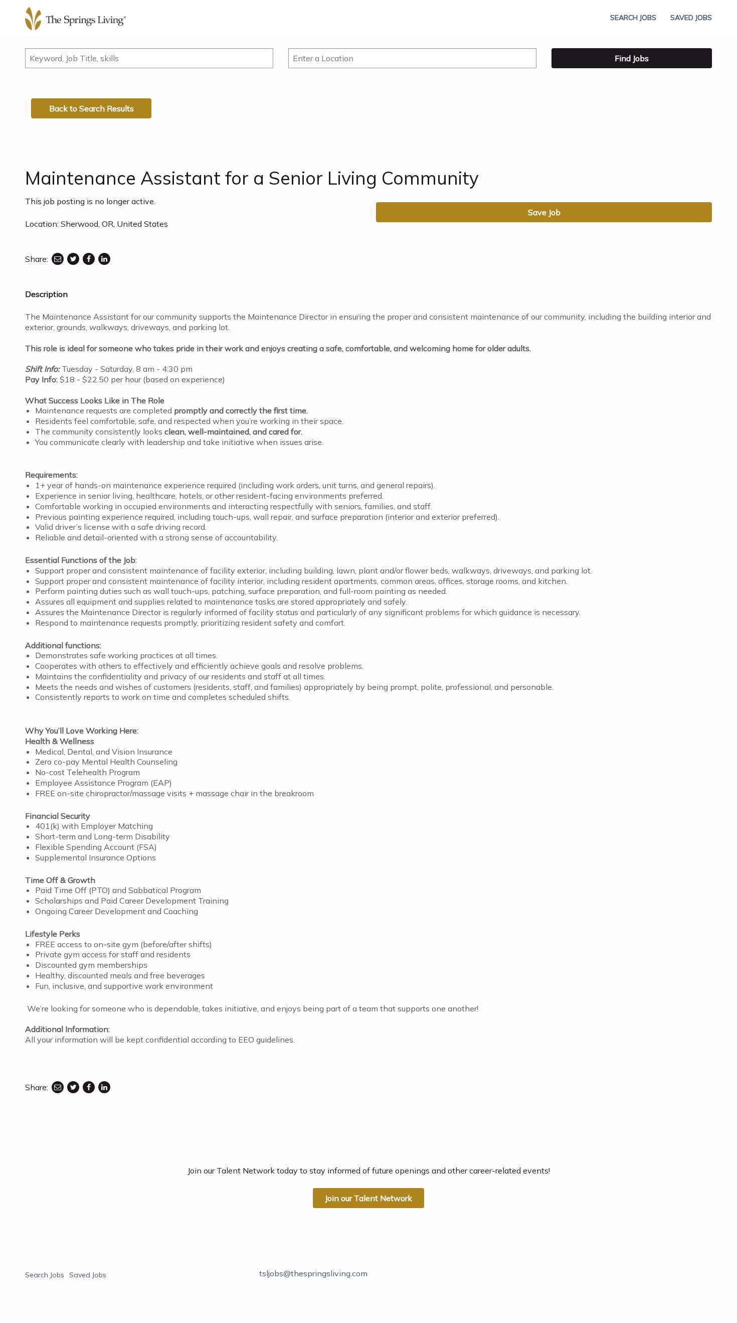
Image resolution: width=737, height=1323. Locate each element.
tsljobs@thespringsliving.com (313, 1273)
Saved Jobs (691, 17)
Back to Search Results (91, 108)
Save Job (544, 212)
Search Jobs (633, 17)
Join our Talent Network (368, 1198)
